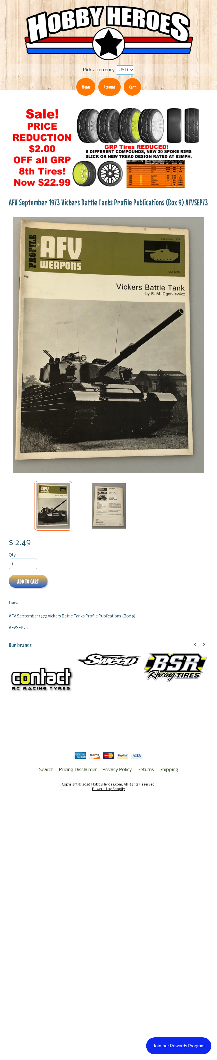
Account (109, 86)
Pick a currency (99, 70)
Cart (132, 86)
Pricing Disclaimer (78, 770)
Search (46, 770)
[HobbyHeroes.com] (108, 58)
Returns (146, 770)
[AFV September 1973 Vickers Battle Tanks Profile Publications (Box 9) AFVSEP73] (53, 506)
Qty (12, 555)
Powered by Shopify (108, 789)
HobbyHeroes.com (106, 784)
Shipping (169, 770)
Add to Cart (28, 581)
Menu (86, 86)
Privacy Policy (117, 770)
